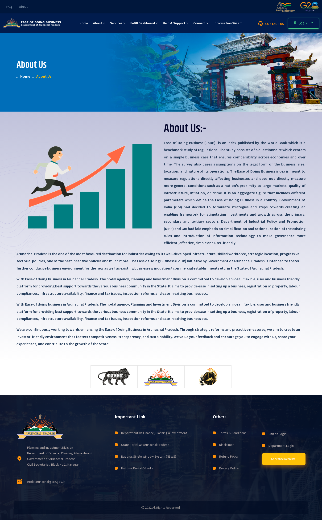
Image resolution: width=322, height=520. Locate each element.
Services (116, 23)
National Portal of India (137, 468)
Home (83, 23)
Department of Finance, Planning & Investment (154, 433)
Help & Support (174, 23)
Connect (199, 23)
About (23, 6)
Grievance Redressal (283, 459)
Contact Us (274, 24)
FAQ (9, 6)
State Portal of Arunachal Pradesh (145, 445)
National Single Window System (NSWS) (148, 456)
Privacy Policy (229, 468)
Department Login (281, 445)
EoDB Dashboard (143, 23)
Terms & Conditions (233, 433)
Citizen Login (277, 434)
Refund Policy (229, 456)
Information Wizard (228, 23)
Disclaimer (226, 445)
